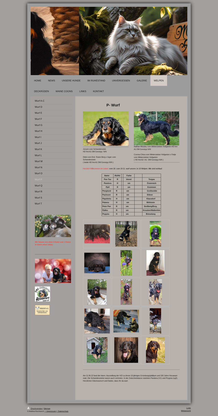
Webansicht (186, 411)
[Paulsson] (155, 350)
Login (188, 408)
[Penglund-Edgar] (97, 292)
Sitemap (47, 409)
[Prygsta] (155, 234)
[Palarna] (126, 350)
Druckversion (36, 409)
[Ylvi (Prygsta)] (126, 263)
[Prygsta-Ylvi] (126, 292)
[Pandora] (155, 263)
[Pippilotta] (97, 263)
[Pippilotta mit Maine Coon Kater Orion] (126, 321)
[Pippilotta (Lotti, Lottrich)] (126, 234)
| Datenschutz (62, 411)
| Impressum (50, 411)
